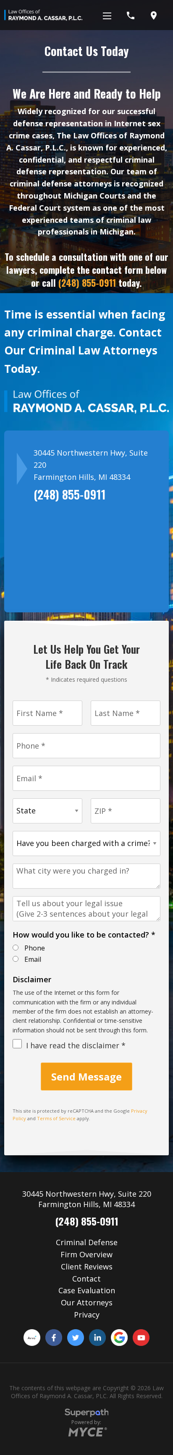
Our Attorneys (87, 1302)
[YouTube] (141, 1337)
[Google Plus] (119, 1337)
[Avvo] (32, 1337)
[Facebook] (53, 1337)
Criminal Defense (87, 1242)
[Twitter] (75, 1337)
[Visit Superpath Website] (87, 1414)
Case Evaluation (86, 1290)
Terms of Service (56, 1118)
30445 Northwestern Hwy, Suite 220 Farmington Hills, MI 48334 (86, 1199)
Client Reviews (87, 1266)
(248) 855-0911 (87, 282)
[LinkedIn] (97, 1337)
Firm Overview (86, 1254)
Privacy (87, 1315)
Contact (86, 1279)
